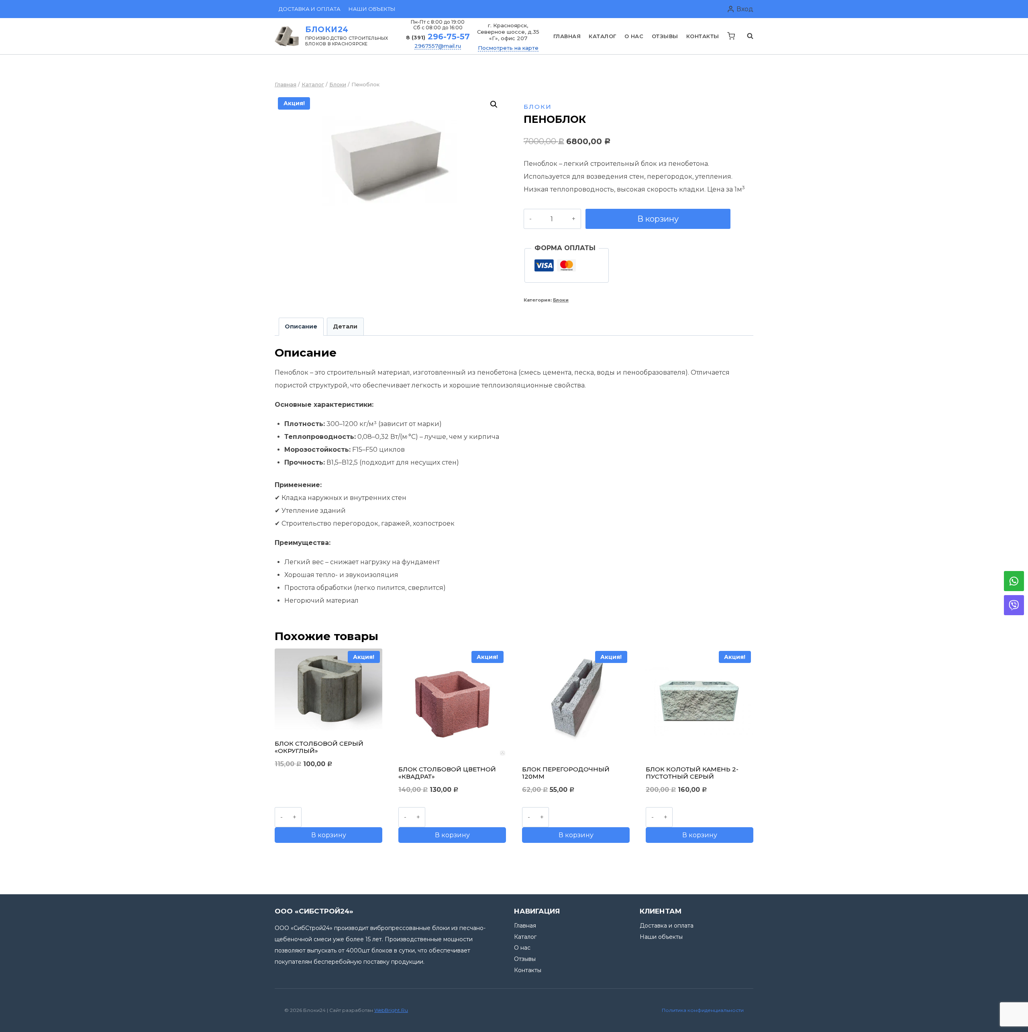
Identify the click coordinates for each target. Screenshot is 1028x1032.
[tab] (301, 327)
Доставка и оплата (310, 9)
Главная (567, 36)
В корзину (658, 219)
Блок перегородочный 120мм (566, 772)
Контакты (702, 36)
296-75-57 (438, 36)
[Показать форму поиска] (746, 36)
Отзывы (665, 36)
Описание (301, 326)
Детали (345, 326)
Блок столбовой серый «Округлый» (319, 747)
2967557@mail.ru (437, 46)
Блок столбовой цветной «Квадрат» (447, 772)
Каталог (602, 36)
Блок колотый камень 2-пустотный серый (692, 772)
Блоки (538, 106)
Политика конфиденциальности (703, 1010)
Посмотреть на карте (508, 48)
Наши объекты (372, 9)
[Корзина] (731, 36)
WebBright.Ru (391, 1010)
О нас (634, 36)
